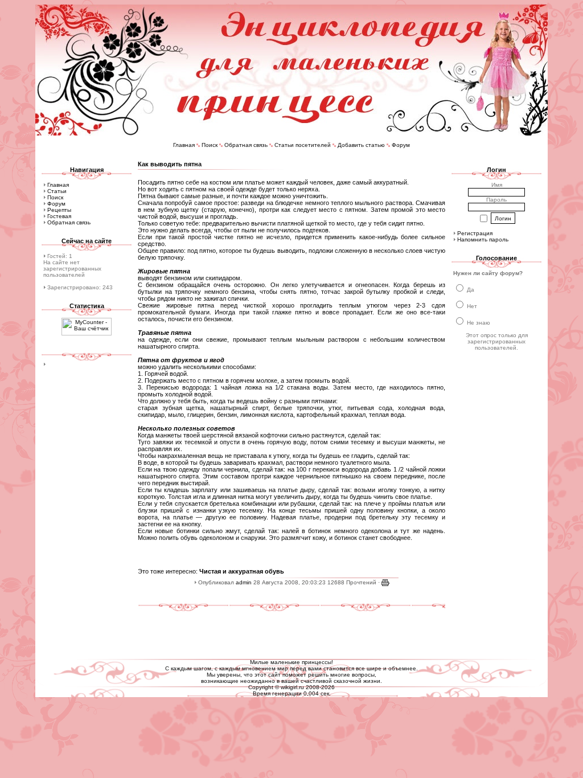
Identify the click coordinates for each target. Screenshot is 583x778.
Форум (401, 145)
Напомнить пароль (482, 239)
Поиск (209, 145)
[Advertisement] (291, 630)
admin (244, 582)
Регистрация (474, 233)
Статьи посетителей (302, 145)
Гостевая (59, 216)
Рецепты (59, 210)
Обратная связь (246, 145)
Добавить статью (361, 145)
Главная (184, 145)
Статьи (57, 191)
